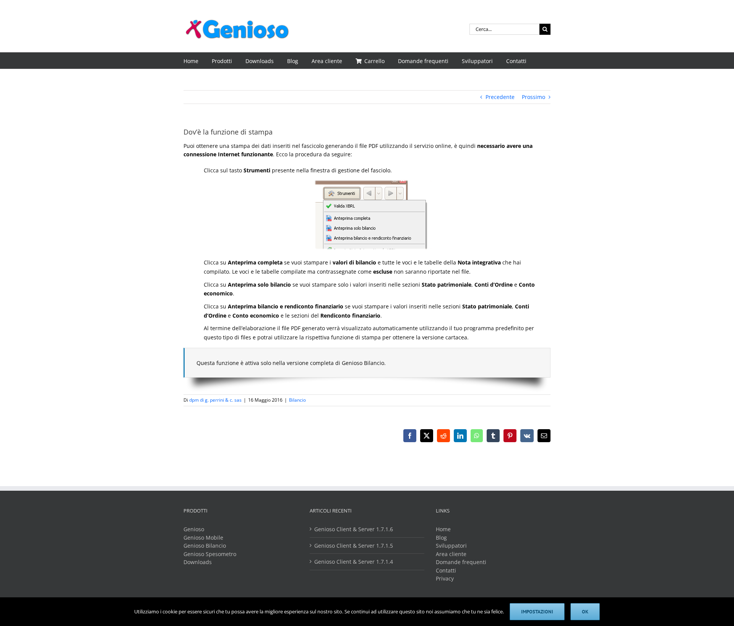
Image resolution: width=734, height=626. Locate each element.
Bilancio (297, 400)
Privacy (445, 578)
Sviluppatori (451, 545)
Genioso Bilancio (205, 545)
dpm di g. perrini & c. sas (215, 400)
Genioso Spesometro (210, 554)
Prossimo (533, 97)
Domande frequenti (461, 562)
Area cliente (451, 554)
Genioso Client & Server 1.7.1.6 (353, 529)
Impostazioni (537, 611)
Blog (441, 537)
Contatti (446, 570)
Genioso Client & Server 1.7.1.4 (353, 561)
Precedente (500, 97)
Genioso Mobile (203, 537)
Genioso (194, 529)
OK (585, 611)
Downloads (198, 562)
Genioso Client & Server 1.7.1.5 (353, 545)
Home (443, 529)
